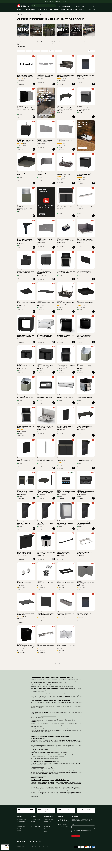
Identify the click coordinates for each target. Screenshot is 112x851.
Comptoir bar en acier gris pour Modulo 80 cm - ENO (85, 427)
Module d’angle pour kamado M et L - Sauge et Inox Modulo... (26, 396)
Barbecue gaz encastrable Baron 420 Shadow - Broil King (66, 492)
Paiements (33, 828)
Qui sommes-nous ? (49, 819)
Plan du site (31, 846)
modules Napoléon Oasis (61, 712)
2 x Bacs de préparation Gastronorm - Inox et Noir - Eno (65, 240)
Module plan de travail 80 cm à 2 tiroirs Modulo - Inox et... (66, 272)
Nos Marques (47, 826)
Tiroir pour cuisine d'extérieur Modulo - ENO (85, 303)
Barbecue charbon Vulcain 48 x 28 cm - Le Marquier (65, 303)
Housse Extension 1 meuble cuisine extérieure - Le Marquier (26, 108)
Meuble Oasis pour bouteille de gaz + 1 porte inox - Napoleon (65, 522)
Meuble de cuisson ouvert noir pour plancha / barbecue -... (25, 336)
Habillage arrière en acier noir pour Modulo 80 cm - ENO (25, 459)
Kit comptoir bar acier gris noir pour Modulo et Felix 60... (85, 522)
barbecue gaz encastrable (38, 767)
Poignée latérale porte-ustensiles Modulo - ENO (63, 553)
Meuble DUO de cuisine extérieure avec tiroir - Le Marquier (44, 272)
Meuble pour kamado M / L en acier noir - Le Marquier (25, 272)
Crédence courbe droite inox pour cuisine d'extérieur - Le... (45, 141)
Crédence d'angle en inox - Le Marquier (45, 173)
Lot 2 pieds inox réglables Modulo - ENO (24, 583)
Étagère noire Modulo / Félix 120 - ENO (26, 303)
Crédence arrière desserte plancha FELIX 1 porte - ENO (84, 272)
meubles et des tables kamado (48, 716)
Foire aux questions (35, 819)
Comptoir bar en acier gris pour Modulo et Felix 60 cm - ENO (65, 108)
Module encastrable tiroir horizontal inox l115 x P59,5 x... (65, 396)
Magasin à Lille (47, 821)
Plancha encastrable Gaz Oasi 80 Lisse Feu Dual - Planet (45, 427)
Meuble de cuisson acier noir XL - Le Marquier (26, 366)
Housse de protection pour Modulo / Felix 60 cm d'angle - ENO (25, 241)
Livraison (33, 821)
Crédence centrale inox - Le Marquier (64, 141)
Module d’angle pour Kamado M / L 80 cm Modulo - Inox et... (85, 396)
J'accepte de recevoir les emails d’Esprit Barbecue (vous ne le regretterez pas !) (83, 831)
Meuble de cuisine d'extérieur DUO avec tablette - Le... (85, 108)
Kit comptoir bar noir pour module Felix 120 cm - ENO (24, 553)
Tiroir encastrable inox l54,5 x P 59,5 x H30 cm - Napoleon (45, 336)
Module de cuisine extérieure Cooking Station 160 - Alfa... (45, 396)
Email (72, 824)
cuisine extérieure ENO (43, 710)
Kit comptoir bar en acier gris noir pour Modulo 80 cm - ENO (85, 459)
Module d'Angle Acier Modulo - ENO (25, 173)
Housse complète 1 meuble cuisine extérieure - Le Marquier (26, 646)
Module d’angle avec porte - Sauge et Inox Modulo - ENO (84, 366)
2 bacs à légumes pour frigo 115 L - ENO (66, 646)
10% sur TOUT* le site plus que (52, 1)
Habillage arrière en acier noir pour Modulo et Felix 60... (65, 427)
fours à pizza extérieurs (40, 776)
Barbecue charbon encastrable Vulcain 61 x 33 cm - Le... (65, 173)
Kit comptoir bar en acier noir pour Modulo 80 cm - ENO (25, 522)
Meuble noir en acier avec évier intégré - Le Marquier (25, 141)
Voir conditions (82, 148)
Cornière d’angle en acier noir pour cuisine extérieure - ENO (45, 459)
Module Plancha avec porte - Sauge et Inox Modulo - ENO (25, 207)
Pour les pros (47, 828)
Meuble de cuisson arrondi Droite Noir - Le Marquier (84, 336)
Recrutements (47, 824)
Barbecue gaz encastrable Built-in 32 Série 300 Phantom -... (85, 492)
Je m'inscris (76, 835)
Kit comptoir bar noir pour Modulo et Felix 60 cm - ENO (45, 522)
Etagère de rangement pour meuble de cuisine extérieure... (25, 76)
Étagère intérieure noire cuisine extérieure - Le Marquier (45, 303)
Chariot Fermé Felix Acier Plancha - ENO (64, 459)
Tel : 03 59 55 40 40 (62, 824)
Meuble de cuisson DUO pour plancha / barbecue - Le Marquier (85, 174)
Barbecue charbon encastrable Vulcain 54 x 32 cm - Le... (65, 76)
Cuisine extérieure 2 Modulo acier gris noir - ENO (25, 492)
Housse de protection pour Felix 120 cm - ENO (85, 76)
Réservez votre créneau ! (45, 115)
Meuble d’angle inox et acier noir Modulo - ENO (46, 553)
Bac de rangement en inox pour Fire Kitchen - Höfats (65, 614)
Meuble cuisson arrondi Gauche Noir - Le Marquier (65, 336)
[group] (21, 51)
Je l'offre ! (42, 214)
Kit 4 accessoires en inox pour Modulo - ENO (45, 646)
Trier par (90, 50)
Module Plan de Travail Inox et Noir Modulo (25, 427)
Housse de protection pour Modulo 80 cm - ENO (84, 614)
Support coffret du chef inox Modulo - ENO (84, 553)
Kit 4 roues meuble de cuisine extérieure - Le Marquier (45, 583)
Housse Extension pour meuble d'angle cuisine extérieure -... (85, 583)
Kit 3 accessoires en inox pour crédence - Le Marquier (45, 76)
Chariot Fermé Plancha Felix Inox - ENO (64, 207)
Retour (32, 824)
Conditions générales (35, 826)
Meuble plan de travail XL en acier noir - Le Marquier (45, 366)
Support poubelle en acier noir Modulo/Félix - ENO (65, 583)
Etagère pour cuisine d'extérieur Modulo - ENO (26, 614)
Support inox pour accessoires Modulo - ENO (85, 207)
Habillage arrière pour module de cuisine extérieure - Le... (45, 614)
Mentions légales (38, 846)
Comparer (21, 84)
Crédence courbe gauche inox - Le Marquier (45, 240)
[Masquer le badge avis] (8, 845)
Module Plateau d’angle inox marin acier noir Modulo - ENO (85, 240)
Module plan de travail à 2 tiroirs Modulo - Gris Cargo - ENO (66, 366)
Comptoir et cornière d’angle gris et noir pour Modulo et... (45, 492)
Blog (45, 831)
